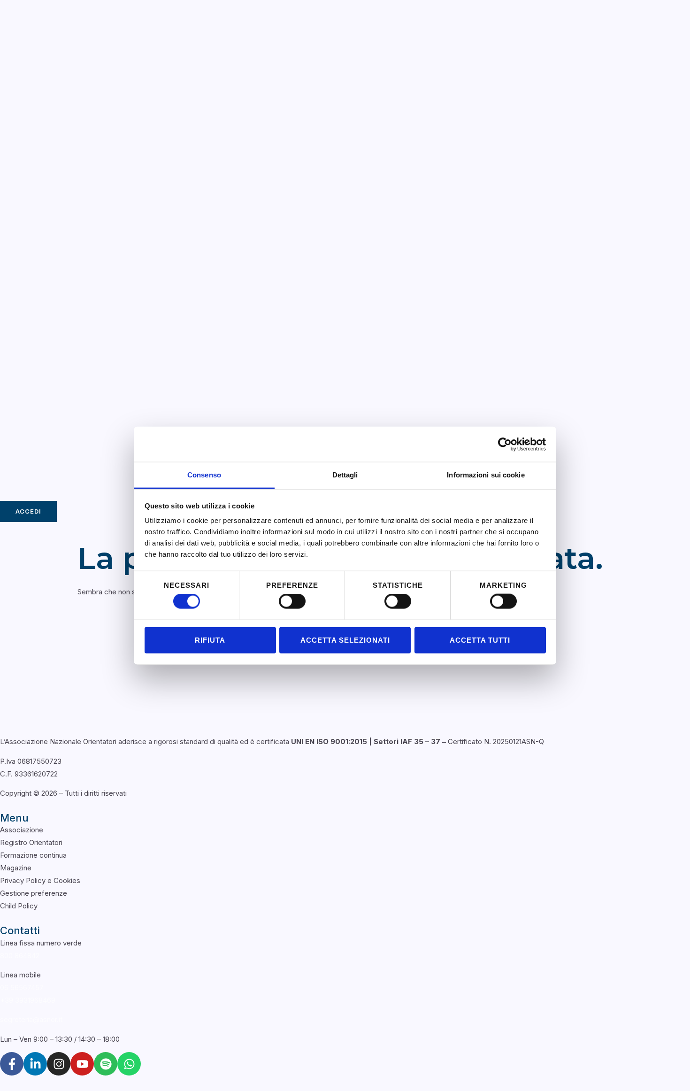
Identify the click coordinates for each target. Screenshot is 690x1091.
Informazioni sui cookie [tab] (485, 475)
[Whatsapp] (129, 1064)
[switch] (292, 601)
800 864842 (19, 955)
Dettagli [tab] (345, 475)
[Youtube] (82, 1064)
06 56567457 (22, 987)
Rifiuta (210, 640)
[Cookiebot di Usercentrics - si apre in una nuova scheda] (505, 444)
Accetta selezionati (345, 640)
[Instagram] (58, 1064)
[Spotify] (105, 1064)
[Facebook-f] (11, 1064)
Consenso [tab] (204, 475)
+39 (27, 1000)
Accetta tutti (480, 640)
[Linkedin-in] (35, 1064)
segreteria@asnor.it (31, 1019)
